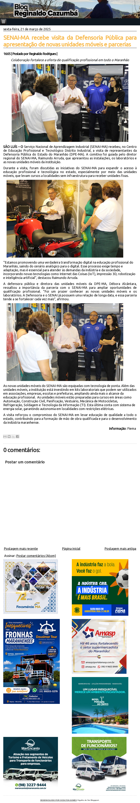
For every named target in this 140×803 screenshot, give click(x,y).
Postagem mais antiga (120, 548)
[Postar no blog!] (9, 436)
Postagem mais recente (21, 548)
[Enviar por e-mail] (5, 436)
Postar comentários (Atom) (36, 555)
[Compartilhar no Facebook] (17, 436)
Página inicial (71, 548)
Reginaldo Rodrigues (42, 53)
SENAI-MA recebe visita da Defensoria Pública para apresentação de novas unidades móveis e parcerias (70, 40)
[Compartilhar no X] (13, 436)
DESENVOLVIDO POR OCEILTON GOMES (58, 800)
